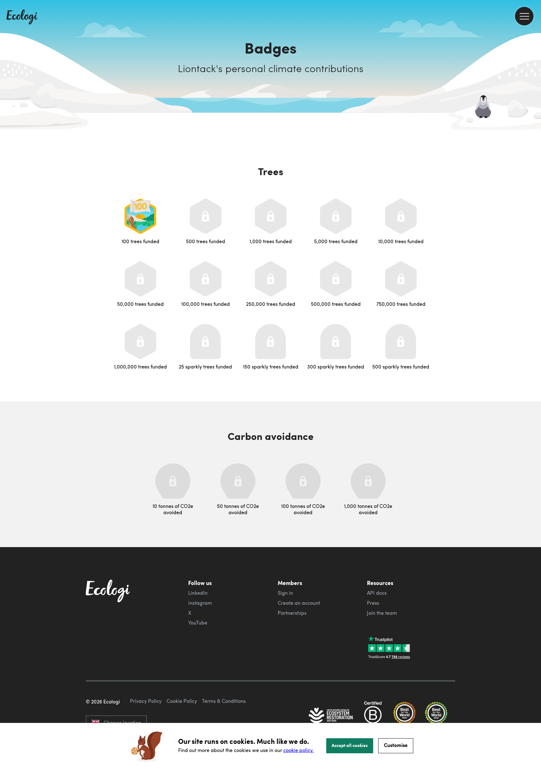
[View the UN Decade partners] (331, 716)
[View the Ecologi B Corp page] (373, 716)
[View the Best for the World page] (404, 716)
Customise (396, 745)
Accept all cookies (350, 745)
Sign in (285, 593)
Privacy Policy (146, 701)
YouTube (197, 622)
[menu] (524, 16)
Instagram (200, 603)
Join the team (382, 613)
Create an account (299, 603)
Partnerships (292, 613)
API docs (377, 593)
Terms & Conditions (224, 701)
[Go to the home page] (22, 17)
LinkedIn (198, 593)
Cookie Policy (182, 701)
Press (373, 603)
